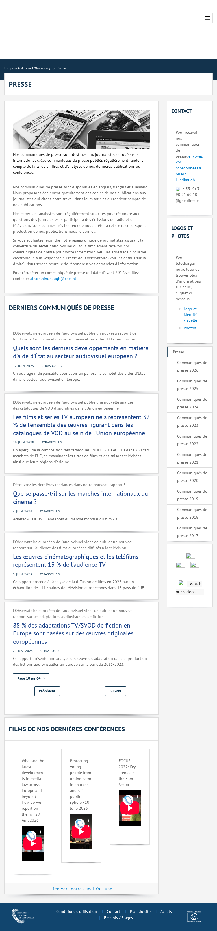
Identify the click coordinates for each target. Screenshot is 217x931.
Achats (166, 911)
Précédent (47, 691)
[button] (31, 678)
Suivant (115, 691)
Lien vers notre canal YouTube (81, 888)
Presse (178, 351)
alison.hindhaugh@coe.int (53, 278)
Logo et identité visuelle (190, 314)
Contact (113, 911)
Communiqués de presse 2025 (192, 384)
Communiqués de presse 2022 (192, 440)
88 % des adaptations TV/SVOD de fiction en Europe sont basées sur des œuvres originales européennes (73, 633)
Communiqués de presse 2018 (192, 513)
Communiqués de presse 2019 (192, 495)
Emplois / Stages (118, 917)
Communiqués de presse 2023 (192, 421)
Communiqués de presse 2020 (192, 476)
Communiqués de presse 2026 (192, 366)
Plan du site (140, 911)
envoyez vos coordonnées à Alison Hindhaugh (189, 168)
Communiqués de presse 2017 (192, 531)
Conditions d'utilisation (76, 911)
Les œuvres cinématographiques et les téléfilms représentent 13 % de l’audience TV (75, 561)
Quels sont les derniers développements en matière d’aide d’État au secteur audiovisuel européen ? (80, 352)
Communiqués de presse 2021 (192, 458)
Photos (190, 328)
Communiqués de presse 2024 (192, 403)
